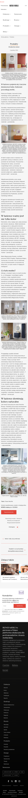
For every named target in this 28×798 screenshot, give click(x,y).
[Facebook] (8, 781)
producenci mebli (7, 771)
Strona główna (4, 37)
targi (22, 771)
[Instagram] (19, 781)
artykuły (16, 771)
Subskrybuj (20, 606)
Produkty (12, 37)
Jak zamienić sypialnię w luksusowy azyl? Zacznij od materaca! (9, 579)
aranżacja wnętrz (7, 775)
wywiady (16, 775)
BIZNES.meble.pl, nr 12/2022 (9, 507)
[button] (6, 665)
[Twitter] (12, 781)
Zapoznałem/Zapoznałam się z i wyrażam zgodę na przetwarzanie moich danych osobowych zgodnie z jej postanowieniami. (13, 612)
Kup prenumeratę (8, 512)
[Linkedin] (16, 781)
